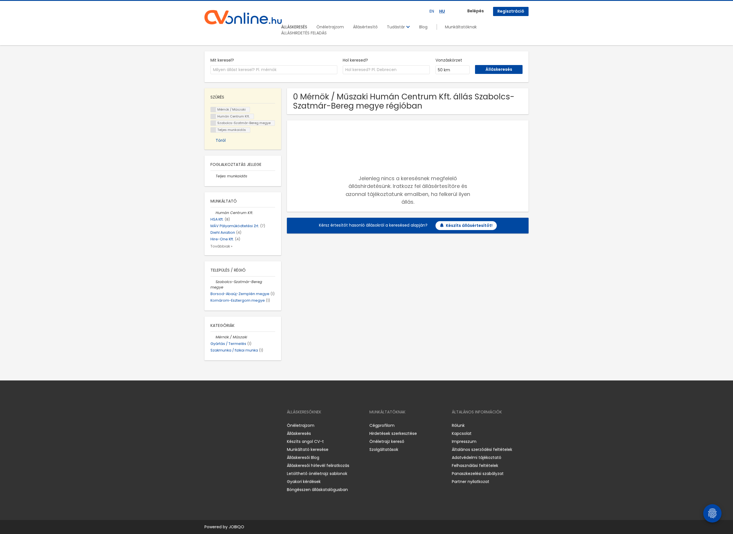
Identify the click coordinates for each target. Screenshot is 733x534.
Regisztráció (510, 11)
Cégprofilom (382, 425)
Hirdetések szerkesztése (393, 433)
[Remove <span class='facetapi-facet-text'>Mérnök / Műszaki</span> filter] (213, 109)
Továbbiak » (221, 246)
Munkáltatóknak (461, 27)
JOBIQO (236, 527)
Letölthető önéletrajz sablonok (317, 473)
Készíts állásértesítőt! (469, 225)
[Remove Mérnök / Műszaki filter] (213, 337)
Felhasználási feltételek (475, 465)
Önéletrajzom (330, 27)
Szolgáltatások (383, 449)
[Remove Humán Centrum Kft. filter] (213, 212)
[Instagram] (218, 425)
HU (442, 11)
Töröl (221, 140)
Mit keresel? (222, 60)
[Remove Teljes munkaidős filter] (213, 176)
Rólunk (458, 425)
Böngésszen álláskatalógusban (317, 489)
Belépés (475, 11)
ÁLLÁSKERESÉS (294, 27)
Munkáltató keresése (307, 449)
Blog (423, 27)
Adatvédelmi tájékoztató (476, 457)
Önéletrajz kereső (386, 441)
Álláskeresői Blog (303, 457)
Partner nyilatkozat (470, 481)
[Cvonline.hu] (243, 17)
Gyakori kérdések (304, 481)
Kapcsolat (462, 433)
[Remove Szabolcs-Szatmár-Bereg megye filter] (213, 281)
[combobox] (273, 69)
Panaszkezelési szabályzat (478, 473)
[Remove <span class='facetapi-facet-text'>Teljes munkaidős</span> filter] (213, 129)
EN (431, 11)
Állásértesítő (365, 27)
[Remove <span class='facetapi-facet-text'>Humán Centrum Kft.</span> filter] (213, 116)
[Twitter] (236, 425)
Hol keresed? (355, 60)
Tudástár (396, 27)
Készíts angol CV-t (305, 441)
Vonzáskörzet (449, 60)
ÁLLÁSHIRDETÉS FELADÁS (304, 33)
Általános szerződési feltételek (482, 449)
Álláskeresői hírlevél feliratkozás (318, 465)
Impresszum (464, 441)
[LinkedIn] (227, 425)
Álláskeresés (299, 433)
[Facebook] (208, 425)
